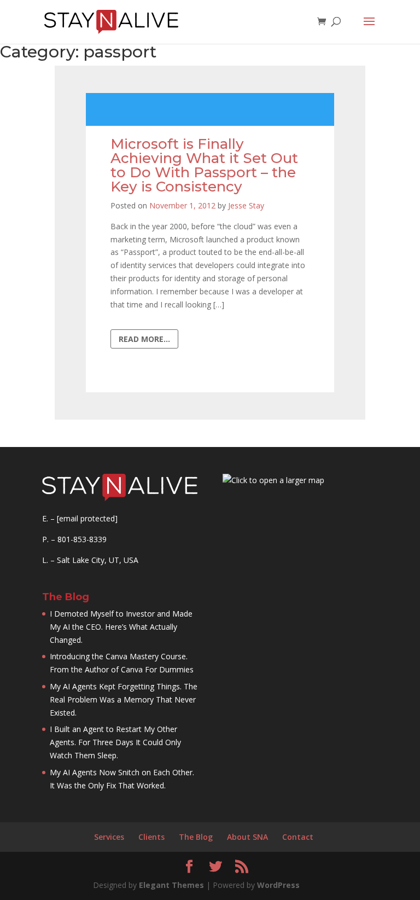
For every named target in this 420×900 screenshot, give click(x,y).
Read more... (144, 339)
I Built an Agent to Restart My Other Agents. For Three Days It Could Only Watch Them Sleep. (115, 742)
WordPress (278, 885)
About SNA (247, 837)
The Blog (196, 837)
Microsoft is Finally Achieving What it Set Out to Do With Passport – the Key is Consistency (204, 165)
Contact (297, 837)
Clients (151, 837)
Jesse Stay (246, 205)
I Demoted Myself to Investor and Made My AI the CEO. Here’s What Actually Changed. (121, 626)
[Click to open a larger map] (273, 480)
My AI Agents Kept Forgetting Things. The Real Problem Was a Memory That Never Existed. (123, 699)
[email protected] (87, 518)
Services (109, 837)
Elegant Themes (171, 885)
